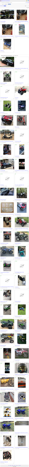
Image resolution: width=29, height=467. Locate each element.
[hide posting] (13, 22)
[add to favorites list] (0, 22)
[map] (6, 5)
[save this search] (28, 2)
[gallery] (5, 5)
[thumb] (2, 5)
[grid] (3, 5)
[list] (1, 5)
